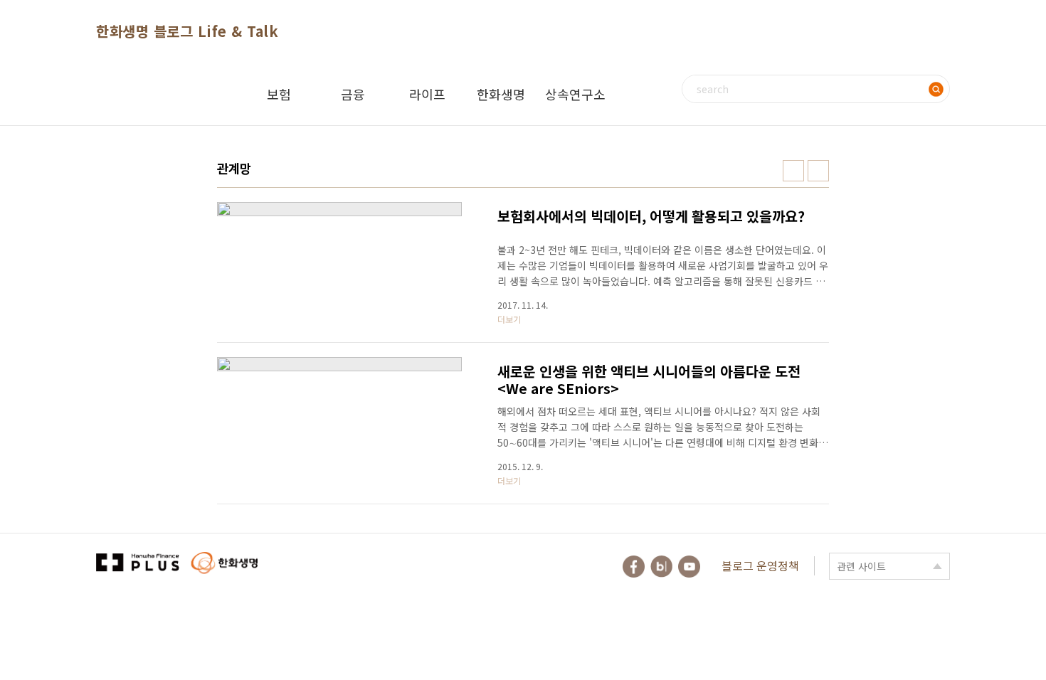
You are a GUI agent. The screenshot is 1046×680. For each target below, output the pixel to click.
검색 (935, 88)
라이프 (427, 94)
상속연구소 (575, 94)
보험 (279, 94)
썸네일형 (793, 170)
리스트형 (818, 170)
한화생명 (501, 94)
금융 (353, 94)
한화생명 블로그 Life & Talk (187, 31)
